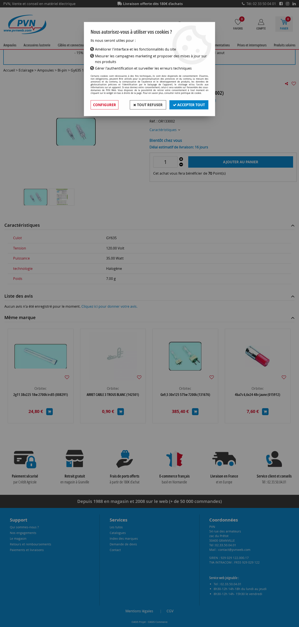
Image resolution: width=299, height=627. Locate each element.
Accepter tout (190, 104)
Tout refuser (149, 104)
